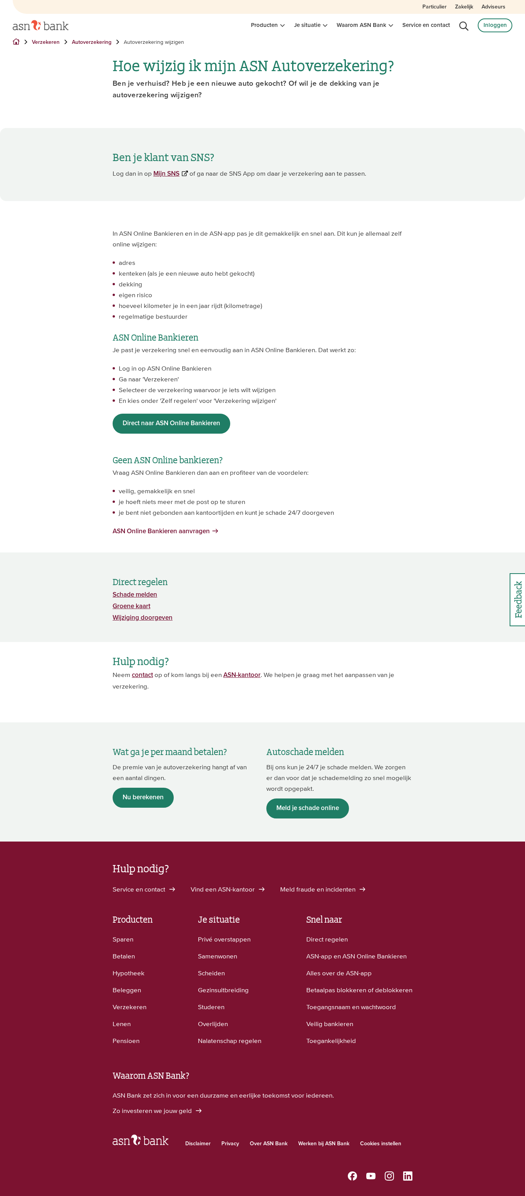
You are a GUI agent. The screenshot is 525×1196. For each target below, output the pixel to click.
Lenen (122, 1024)
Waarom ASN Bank (361, 25)
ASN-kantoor (242, 675)
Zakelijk (464, 7)
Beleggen (127, 990)
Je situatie (307, 25)
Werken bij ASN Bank (323, 1143)
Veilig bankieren (329, 1024)
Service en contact (426, 25)
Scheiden (211, 973)
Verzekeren (129, 1007)
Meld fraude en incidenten (318, 889)
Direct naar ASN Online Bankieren (171, 423)
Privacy (230, 1143)
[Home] (40, 25)
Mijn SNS (166, 174)
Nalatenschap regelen (229, 1041)
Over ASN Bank (268, 1143)
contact (142, 675)
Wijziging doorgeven (143, 618)
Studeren (211, 1007)
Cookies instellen (380, 1143)
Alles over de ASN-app (339, 973)
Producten (264, 25)
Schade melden (135, 595)
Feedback (517, 599)
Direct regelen (327, 939)
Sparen (123, 939)
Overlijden (213, 1024)
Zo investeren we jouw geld (153, 1110)
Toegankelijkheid (331, 1041)
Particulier (434, 7)
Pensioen (126, 1041)
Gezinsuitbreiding (223, 990)
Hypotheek (129, 973)
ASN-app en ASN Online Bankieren (356, 956)
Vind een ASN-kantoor (223, 889)
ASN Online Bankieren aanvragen (161, 531)
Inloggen (495, 25)
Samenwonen (217, 956)
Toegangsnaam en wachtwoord (351, 1007)
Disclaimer (198, 1143)
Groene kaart (131, 606)
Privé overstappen (224, 939)
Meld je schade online (307, 808)
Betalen (124, 956)
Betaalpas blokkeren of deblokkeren (359, 990)
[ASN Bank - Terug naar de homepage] (140, 1141)
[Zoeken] (464, 26)
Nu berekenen (143, 797)
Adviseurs (493, 7)
